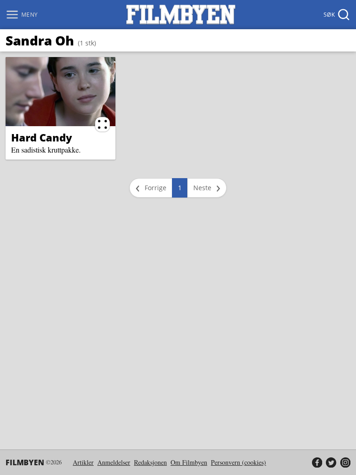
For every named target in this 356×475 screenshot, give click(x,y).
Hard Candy (41, 137)
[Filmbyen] (180, 14)
